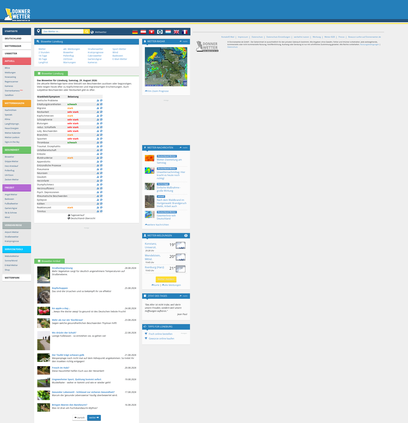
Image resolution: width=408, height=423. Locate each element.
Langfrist (43, 62)
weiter (93, 417)
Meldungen (10, 72)
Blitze (7, 67)
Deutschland (13, 38)
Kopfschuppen (60, 288)
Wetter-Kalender (12, 132)
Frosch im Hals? (60, 367)
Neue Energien (12, 128)
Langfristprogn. (12, 123)
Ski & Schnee (11, 212)
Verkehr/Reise (13, 225)
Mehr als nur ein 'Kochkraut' (67, 319)
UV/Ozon (9, 175)
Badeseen (9, 198)
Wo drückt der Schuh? (64, 332)
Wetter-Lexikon (12, 137)
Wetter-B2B (329, 37)
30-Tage (43, 59)
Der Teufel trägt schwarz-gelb (68, 354)
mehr (185, 41)
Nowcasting (10, 76)
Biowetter (9, 156)
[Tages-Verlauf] (98, 100)
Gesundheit (12, 149)
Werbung (317, 37)
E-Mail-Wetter (11, 265)
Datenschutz (257, 37)
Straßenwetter (11, 236)
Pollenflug (9, 170)
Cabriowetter (95, 55)
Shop (7, 269)
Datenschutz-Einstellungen (278, 37)
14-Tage (43, 55)
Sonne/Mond (11, 260)
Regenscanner (11, 81)
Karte (156, 285)
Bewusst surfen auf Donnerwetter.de (364, 37)
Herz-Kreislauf (11, 166)
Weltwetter (100, 32)
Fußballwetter (11, 203)
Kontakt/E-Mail (227, 37)
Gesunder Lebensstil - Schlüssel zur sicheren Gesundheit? (83, 392)
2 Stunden (44, 52)
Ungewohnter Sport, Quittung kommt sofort (76, 379)
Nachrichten (10, 110)
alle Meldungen (172, 285)
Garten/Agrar (11, 208)
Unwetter (11, 53)
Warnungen (69, 62)
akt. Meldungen (71, 48)
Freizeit (9, 187)
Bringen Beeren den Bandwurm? (69, 404)
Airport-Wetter (12, 232)
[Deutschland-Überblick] (101, 100)
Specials (8, 114)
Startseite (11, 31)
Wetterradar (13, 45)
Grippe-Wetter (11, 161)
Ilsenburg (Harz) (154, 267)
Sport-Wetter (119, 48)
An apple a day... (61, 308)
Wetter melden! (166, 279)
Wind (7, 217)
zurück (80, 417)
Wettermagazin (14, 103)
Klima (7, 119)
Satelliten (9, 95)
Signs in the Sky (12, 141)
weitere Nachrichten (158, 224)
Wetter (42, 48)
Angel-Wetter (11, 194)
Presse (342, 37)
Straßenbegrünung (62, 267)
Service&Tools (14, 249)
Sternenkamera (14, 90)
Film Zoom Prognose (158, 91)
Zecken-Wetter (12, 179)
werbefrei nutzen (301, 37)
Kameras (9, 86)
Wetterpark (12, 277)
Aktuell (10, 60)
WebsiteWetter (12, 256)
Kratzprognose (12, 241)
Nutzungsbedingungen (369, 44)
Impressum (243, 37)
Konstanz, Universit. (151, 245)
